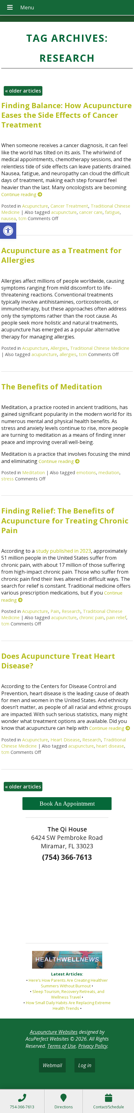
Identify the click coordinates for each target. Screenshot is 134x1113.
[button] (8, 231)
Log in (84, 1065)
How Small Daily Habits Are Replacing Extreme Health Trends (68, 1005)
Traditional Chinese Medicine (99, 348)
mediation (108, 472)
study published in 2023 (63, 550)
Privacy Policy (92, 1046)
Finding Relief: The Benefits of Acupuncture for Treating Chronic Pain (64, 520)
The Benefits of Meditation (51, 386)
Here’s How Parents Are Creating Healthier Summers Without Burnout (68, 983)
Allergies (59, 348)
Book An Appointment (67, 803)
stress (7, 479)
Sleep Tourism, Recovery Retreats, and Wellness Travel (68, 994)
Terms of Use (61, 1046)
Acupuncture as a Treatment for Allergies (61, 255)
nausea (8, 218)
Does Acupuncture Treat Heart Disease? (58, 661)
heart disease (110, 746)
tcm (22, 218)
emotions (86, 472)
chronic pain (91, 617)
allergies (68, 354)
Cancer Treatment (69, 206)
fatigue (112, 212)
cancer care (91, 212)
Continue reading (19, 194)
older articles (23, 90)
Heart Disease (65, 740)
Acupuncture (35, 206)
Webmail (52, 1065)
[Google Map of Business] (67, 900)
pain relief (116, 617)
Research (71, 611)
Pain (54, 611)
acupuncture (64, 212)
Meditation (33, 472)
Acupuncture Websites (54, 1032)
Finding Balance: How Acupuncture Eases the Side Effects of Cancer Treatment (66, 115)
